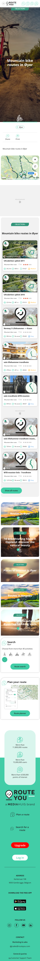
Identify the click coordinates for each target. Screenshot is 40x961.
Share (7, 139)
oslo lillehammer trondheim (16, 362)
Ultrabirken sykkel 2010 (14, 294)
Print (18, 139)
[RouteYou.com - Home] (11, 3)
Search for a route (22, 829)
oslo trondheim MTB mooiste (16, 396)
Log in (20, 857)
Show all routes (11, 490)
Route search (20, 666)
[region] (20, 168)
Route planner (20, 713)
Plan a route (22, 814)
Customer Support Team (21, 958)
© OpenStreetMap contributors (30, 179)
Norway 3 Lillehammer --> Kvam (18, 328)
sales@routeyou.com (21, 946)
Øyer (21, 127)
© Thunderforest (17, 179)
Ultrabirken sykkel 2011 (14, 261)
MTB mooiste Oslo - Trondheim (17, 472)
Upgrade (20, 845)
